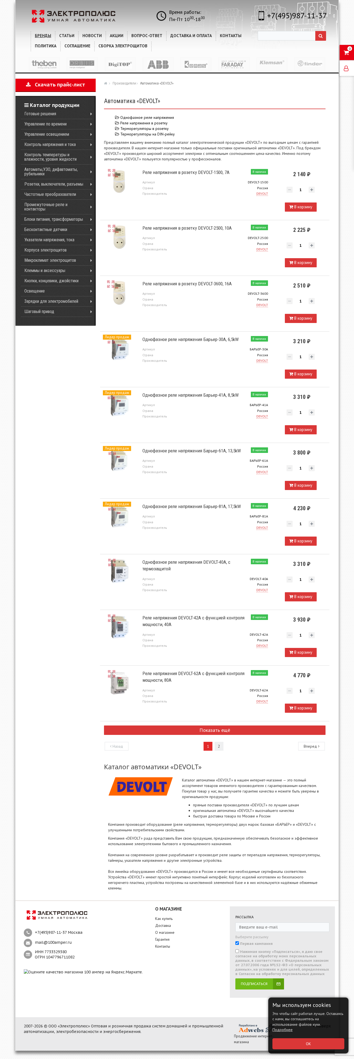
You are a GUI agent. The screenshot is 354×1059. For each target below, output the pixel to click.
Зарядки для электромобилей (51, 301)
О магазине (165, 932)
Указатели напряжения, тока (49, 239)
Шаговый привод (39, 311)
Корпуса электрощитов (45, 250)
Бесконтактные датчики (45, 229)
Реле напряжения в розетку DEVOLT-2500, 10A (187, 228)
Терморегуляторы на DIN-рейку (147, 134)
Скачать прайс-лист (58, 84)
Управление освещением (46, 134)
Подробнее (282, 1029)
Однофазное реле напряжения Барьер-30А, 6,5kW (190, 339)
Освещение (34, 291)
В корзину (302, 206)
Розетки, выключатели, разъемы (53, 184)
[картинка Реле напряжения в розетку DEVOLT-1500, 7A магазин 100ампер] (119, 181)
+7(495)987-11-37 (297, 15)
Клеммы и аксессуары (44, 270)
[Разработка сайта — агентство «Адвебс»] (256, 1027)
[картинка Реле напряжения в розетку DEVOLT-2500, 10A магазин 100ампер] (119, 237)
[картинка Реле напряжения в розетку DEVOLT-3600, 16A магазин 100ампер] (119, 293)
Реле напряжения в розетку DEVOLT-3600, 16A (187, 283)
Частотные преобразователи (50, 194)
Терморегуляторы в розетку (144, 128)
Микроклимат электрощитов (50, 260)
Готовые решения (40, 113)
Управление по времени (45, 124)
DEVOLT (262, 193)
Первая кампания (256, 944)
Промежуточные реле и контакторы (45, 207)
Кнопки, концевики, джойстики (51, 280)
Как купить (164, 918)
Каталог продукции (53, 105)
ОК (308, 1043)
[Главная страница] (106, 83)
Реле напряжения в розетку (143, 122)
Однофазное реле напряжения (146, 117)
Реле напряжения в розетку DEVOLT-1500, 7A (186, 172)
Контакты (162, 946)
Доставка (163, 925)
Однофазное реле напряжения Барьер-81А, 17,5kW (191, 506)
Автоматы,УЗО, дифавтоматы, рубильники (51, 171)
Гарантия (162, 939)
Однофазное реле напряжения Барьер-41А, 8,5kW (190, 395)
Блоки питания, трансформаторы (53, 219)
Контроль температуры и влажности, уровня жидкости (50, 157)
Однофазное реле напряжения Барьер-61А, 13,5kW (191, 450)
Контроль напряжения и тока (50, 144)
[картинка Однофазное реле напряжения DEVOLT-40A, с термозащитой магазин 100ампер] (119, 571)
